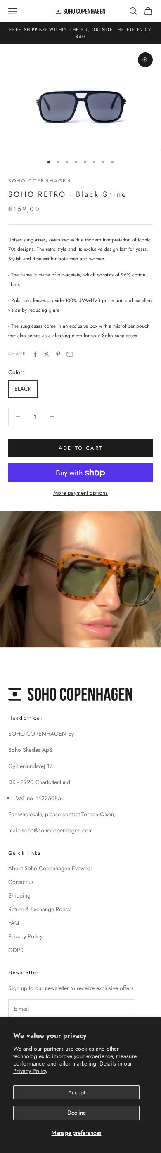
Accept (76, 1092)
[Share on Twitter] (46, 354)
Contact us (21, 882)
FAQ (13, 923)
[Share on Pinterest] (58, 354)
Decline (76, 1112)
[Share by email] (69, 354)
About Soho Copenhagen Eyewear (50, 868)
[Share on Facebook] (35, 354)
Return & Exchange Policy (39, 909)
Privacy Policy (30, 1071)
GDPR (16, 950)
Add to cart (81, 448)
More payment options (80, 493)
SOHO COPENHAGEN (39, 180)
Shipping (19, 895)
